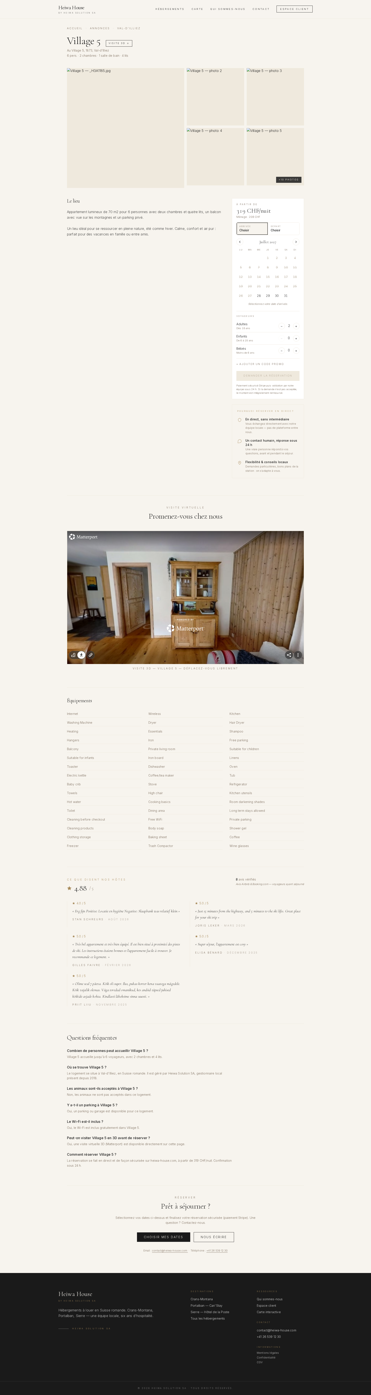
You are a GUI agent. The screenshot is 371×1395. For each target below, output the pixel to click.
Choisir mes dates (163, 1237)
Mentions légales (268, 1352)
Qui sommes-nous (227, 9)
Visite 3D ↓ (119, 43)
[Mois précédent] (239, 241)
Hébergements (169, 9)
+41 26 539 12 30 (217, 1250)
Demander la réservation (267, 375)
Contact (261, 9)
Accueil (75, 28)
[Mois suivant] (296, 241)
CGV (260, 1362)
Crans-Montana (202, 1299)
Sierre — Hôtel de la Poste (210, 1312)
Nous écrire (214, 1237)
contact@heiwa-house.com (169, 1250)
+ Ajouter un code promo (260, 364)
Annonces (100, 28)
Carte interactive (269, 1312)
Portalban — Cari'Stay (206, 1305)
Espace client (294, 9)
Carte (198, 9)
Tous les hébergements (208, 1318)
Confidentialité (266, 1357)
